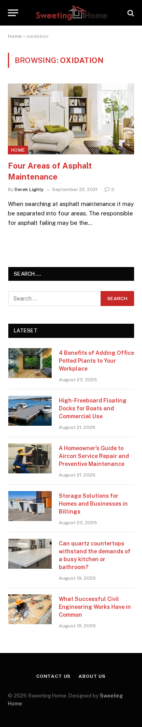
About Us (92, 676)
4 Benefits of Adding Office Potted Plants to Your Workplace (96, 361)
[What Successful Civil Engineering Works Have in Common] (30, 609)
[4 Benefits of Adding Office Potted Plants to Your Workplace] (30, 363)
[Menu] (13, 13)
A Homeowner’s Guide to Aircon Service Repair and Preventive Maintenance (94, 456)
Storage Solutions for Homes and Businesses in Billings (93, 504)
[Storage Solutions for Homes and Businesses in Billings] (30, 506)
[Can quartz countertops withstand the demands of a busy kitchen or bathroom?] (30, 554)
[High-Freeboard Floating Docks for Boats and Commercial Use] (30, 411)
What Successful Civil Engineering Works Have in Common (95, 607)
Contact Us (53, 676)
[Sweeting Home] (71, 13)
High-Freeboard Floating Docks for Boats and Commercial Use (93, 408)
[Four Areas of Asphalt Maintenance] (71, 118)
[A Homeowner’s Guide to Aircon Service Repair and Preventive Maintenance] (30, 458)
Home (15, 36)
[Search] (130, 13)
